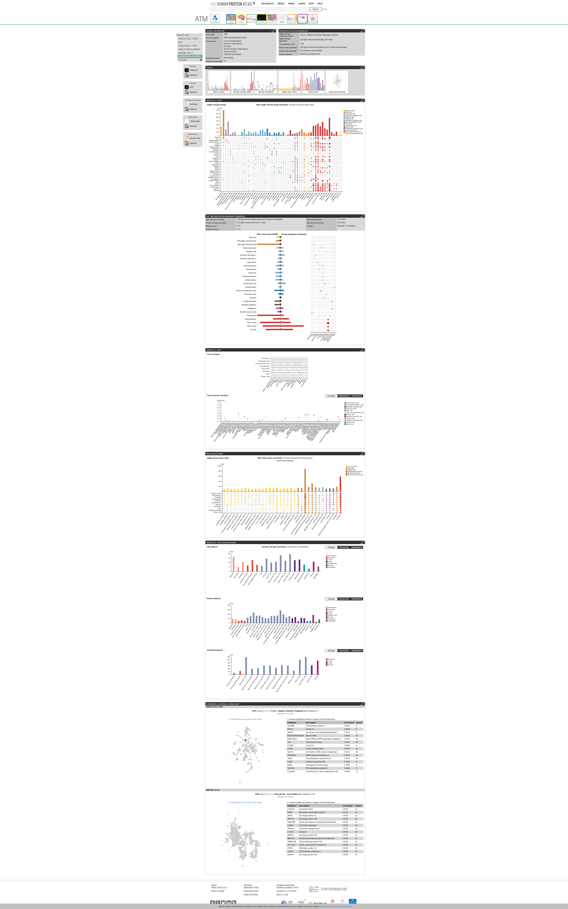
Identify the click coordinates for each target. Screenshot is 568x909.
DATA (311, 3)
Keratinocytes (250, 287)
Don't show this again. (343, 906)
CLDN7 (290, 832)
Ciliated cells (251, 252)
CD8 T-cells (251, 326)
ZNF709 (290, 819)
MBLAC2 (291, 838)
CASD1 (290, 851)
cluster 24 (270, 794)
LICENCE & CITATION (286, 891)
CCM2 (290, 749)
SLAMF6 (290, 726)
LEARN (301, 3)
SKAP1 (290, 732)
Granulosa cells (250, 284)
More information (327, 906)
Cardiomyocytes (249, 301)
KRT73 (290, 729)
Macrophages (250, 319)
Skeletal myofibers (248, 305)
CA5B (289, 762)
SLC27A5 (291, 845)
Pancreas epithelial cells (246, 291)
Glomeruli (252, 273)
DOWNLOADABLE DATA (287, 888)
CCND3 (290, 745)
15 (288, 719)
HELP (320, 3)
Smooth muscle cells (248, 312)
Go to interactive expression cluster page (245, 719)
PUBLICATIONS (251, 895)
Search (315, 9)
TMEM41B (291, 842)
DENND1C (291, 755)
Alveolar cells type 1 (248, 255)
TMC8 (289, 758)
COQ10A (291, 809)
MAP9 (289, 812)
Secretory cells (250, 294)
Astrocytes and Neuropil (246, 241)
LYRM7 (290, 825)
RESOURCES (268, 3)
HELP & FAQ (282, 895)
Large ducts (251, 262)
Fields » (325, 9)
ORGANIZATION (251, 891)
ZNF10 (290, 816)
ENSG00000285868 (295, 736)
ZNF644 (290, 855)
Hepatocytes (251, 269)
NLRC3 (290, 752)
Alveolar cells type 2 (248, 259)
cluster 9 (266, 711)
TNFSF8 (290, 768)
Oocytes (253, 298)
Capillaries (251, 308)
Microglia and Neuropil (247, 244)
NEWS (291, 3)
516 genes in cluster (285, 797)
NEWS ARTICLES (219, 888)
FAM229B (291, 822)
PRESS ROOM (217, 891)
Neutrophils (251, 315)
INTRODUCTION (251, 888)
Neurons (252, 237)
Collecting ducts (249, 266)
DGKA (289, 765)
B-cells (253, 330)
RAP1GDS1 (292, 739)
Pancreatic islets (249, 248)
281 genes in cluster (285, 714)
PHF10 (290, 848)
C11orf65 (291, 771)
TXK (289, 742)
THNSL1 (290, 829)
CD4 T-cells (251, 323)
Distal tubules (250, 280)
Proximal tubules (249, 276)
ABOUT (281, 3)
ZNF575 (290, 835)
